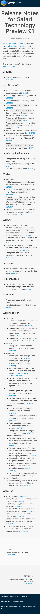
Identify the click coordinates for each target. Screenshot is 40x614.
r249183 (30, 511)
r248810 (27, 358)
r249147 (9, 207)
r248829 (9, 103)
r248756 (23, 496)
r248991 (30, 341)
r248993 (24, 531)
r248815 (9, 243)
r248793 (31, 148)
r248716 (26, 120)
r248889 (12, 351)
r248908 (12, 366)
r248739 (20, 386)
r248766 (30, 433)
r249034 (12, 421)
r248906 (9, 166)
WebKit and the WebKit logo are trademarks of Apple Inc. (18, 607)
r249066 (27, 235)
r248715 (9, 307)
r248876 (23, 115)
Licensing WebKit (18, 601)
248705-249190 (9, 66)
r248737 (33, 456)
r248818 (12, 446)
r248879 (18, 506)
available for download (15, 46)
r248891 (30, 403)
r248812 (21, 501)
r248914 (9, 258)
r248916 (27, 468)
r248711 (16, 128)
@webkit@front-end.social (9, 596)
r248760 (19, 373)
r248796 (32, 133)
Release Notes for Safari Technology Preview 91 (20, 22)
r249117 (31, 169)
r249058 (24, 93)
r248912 (27, 461)
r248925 (12, 413)
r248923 (19, 376)
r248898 (28, 363)
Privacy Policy (5, 601)
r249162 (14, 273)
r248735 (27, 486)
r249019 (9, 80)
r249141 (9, 187)
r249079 (9, 108)
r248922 (12, 376)
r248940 (12, 471)
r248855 (31, 289)
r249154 (21, 214)
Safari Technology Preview (13, 44)
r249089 (29, 326)
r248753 (29, 476)
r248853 (9, 194)
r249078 (20, 428)
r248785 (27, 373)
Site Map (24, 596)
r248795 (20, 516)
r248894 (12, 396)
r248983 (25, 250)
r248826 (9, 98)
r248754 (9, 524)
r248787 (9, 140)
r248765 (19, 336)
